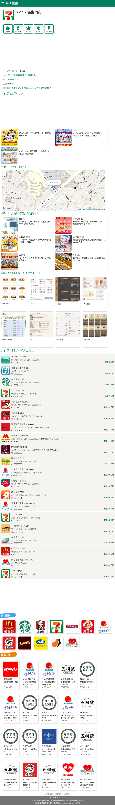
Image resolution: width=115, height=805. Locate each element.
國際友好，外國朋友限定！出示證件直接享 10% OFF (89, 259)
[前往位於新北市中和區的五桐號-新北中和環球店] (68, 676)
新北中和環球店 (67, 679)
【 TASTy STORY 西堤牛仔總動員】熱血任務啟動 (35, 259)
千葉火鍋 (76, 255)
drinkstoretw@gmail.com (68, 803)
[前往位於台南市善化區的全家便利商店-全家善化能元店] (68, 709)
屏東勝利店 (84, 679)
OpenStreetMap (92, 210)
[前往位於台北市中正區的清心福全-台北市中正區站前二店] (87, 777)
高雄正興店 (27, 746)
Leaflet (83, 210)
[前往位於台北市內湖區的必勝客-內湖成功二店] (29, 777)
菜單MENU (18, 31)
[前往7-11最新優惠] (56, 633)
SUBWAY (5, 303)
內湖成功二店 (28, 780)
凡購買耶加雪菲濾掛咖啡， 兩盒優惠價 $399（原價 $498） (34, 223)
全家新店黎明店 (48, 679)
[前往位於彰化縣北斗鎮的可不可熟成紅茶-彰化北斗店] (49, 709)
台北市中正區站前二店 (89, 780)
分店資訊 (28, 31)
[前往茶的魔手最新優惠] (25, 649)
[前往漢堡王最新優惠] (88, 633)
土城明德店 (65, 746)
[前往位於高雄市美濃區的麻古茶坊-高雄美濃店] (10, 676)
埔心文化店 (27, 712)
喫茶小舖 (59, 340)
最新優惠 (8, 31)
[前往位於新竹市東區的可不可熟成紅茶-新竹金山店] (10, 743)
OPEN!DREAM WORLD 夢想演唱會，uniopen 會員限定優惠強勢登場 (87, 134)
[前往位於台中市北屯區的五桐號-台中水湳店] (87, 743)
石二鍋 (31, 304)
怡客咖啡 (22, 219)
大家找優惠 (49, 794)
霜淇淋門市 (49, 31)
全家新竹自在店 (29, 679)
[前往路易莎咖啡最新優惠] (56, 649)
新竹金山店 (7, 746)
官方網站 (38, 31)
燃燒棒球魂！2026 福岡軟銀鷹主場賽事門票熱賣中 (35, 134)
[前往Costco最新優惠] (72, 633)
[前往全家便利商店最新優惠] (103, 633)
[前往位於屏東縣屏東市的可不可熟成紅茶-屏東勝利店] (87, 676)
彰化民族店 (46, 780)
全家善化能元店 (67, 712)
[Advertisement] (57, 52)
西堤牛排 (22, 255)
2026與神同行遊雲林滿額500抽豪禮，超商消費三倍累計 (35, 241)
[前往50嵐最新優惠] (40, 649)
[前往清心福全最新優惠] (72, 649)
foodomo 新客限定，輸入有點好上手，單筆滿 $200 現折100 (88, 223)
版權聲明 (58, 794)
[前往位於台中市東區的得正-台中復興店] (49, 743)
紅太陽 (58, 304)
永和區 (22, 71)
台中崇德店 (65, 780)
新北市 (14, 71)
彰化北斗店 (46, 712)
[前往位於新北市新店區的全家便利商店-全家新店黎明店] (49, 676)
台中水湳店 (84, 746)
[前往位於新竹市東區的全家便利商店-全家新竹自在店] (29, 676)
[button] (53, 188)
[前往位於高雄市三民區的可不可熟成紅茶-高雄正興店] (29, 743)
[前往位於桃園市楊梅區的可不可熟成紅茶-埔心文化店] (29, 709)
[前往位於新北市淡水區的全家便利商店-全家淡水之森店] (10, 709)
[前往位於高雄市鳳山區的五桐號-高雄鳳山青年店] (10, 777)
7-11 (20, 130)
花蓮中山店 (84, 712)
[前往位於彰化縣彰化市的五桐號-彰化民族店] (49, 777)
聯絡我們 (67, 794)
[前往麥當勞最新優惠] (9, 633)
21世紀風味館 (78, 219)
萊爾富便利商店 (24, 237)
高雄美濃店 (7, 679)
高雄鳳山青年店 (9, 780)
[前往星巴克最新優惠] (25, 633)
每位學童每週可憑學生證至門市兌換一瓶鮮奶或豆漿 (89, 241)
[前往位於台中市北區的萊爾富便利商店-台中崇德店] (68, 777)
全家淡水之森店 (9, 712)
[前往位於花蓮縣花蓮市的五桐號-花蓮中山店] (87, 709)
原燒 (31, 340)
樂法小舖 (87, 304)
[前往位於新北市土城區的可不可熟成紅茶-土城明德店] (68, 743)
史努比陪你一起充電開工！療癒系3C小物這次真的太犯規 (34, 152)
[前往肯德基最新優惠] (40, 633)
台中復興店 (46, 746)
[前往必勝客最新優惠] (9, 649)
